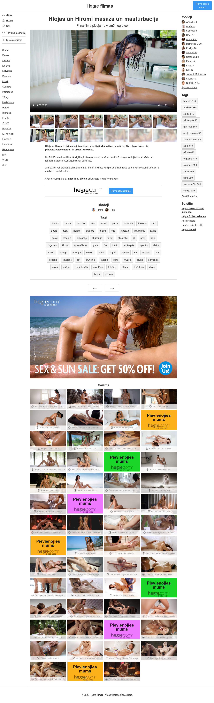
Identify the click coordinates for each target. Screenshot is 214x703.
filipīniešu (139, 267)
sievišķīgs (153, 259)
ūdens (68, 223)
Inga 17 (190, 65)
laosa (97, 274)
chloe (152, 267)
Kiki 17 (189, 70)
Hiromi (100, 209)
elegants (52, 259)
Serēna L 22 (192, 56)
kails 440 (188, 145)
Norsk (5, 81)
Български (8, 149)
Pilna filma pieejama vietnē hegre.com (103, 25)
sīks (93, 223)
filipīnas (112, 267)
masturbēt (139, 230)
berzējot (76, 252)
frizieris (109, 274)
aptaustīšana (80, 245)
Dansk (5, 55)
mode (51, 252)
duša (65, 230)
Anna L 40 (191, 22)
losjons (77, 230)
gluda (95, 245)
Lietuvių (6, 65)
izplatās (144, 245)
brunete (55, 223)
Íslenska (6, 112)
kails (153, 238)
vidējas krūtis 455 (192, 139)
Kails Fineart (188, 220)
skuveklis (90, 259)
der (157, 252)
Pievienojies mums (202, 5)
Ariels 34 (190, 26)
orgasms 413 (190, 158)
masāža (125, 230)
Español (6, 128)
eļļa (113, 230)
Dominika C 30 (194, 43)
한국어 (5, 160)
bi (134, 238)
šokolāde (98, 267)
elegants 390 (190, 165)
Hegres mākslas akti (192, 225)
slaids (156, 245)
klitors (65, 245)
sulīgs (66, 267)
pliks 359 (188, 177)
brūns (140, 259)
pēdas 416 (188, 152)
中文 (4, 165)
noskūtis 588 (190, 107)
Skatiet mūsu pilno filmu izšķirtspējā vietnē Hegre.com (81, 178)
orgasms (52, 245)
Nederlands (8, 102)
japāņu (125, 252)
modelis (67, 238)
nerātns (146, 252)
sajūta (113, 252)
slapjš (54, 230)
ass (154, 223)
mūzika (127, 259)
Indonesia (7, 144)
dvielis (89, 252)
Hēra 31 (190, 35)
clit (78, 259)
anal (142, 238)
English (6, 118)
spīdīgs (63, 252)
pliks (110, 238)
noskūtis (81, 223)
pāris (116, 259)
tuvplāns (67, 259)
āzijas (153, 230)
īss (105, 245)
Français (6, 139)
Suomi (5, 50)
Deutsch (6, 76)
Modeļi (9, 20)
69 (135, 252)
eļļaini (103, 230)
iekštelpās (129, 245)
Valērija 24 (191, 52)
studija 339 (189, 190)
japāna (104, 259)
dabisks (90, 230)
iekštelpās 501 (190, 120)
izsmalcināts (81, 267)
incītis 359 (188, 171)
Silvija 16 (191, 78)
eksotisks (123, 238)
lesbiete (142, 223)
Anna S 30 (191, 39)
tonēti (115, 245)
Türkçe (5, 97)
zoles (55, 267)
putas (101, 252)
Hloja (112, 209)
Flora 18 (190, 61)
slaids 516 (188, 113)
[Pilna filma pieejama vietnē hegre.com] (91, 135)
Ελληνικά (8, 133)
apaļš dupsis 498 (192, 133)
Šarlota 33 (191, 30)
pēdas (115, 223)
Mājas (9, 15)
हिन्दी (4, 154)
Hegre (100, 5)
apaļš (55, 238)
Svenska (6, 86)
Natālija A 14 (193, 83)
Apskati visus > (189, 87)
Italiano (6, 60)
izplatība (128, 223)
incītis (104, 223)
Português (7, 91)
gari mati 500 (190, 126)
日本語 (5, 123)
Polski (5, 107)
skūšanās (82, 238)
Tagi (8, 25)
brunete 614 (189, 101)
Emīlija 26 (191, 48)
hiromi (125, 267)
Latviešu (7, 71)
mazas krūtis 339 (192, 184)
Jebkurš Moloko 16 (196, 74)
